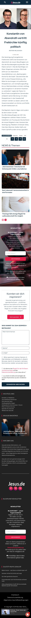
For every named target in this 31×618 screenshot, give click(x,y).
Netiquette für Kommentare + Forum (12, 405)
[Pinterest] (20, 139)
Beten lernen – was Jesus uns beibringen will (14, 570)
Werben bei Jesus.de (7, 410)
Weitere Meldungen (15, 50)
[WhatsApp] (24, 139)
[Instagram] (15, 488)
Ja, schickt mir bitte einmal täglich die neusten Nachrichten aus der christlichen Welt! (14, 377)
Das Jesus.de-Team (7, 401)
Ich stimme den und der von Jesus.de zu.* (15, 370)
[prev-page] (3, 220)
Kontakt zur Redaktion (8, 397)
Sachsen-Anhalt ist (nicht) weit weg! (12, 573)
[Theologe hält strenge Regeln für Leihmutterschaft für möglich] (15, 204)
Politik (20, 135)
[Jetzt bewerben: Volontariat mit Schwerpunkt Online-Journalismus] (15, 157)
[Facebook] (12, 139)
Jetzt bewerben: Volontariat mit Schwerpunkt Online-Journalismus (14, 168)
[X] (16, 139)
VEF (25, 135)
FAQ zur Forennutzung (8, 407)
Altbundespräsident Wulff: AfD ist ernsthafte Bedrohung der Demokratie (14, 584)
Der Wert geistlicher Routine (10, 576)
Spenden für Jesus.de (8, 408)
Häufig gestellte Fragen (8, 403)
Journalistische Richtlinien (9, 399)
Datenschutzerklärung (8, 372)
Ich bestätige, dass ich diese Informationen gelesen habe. (15, 278)
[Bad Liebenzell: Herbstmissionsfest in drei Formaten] (15, 181)
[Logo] (15, 483)
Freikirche (15, 135)
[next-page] (5, 220)
